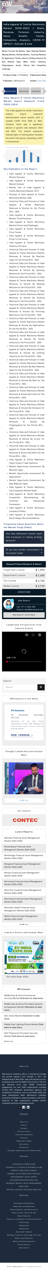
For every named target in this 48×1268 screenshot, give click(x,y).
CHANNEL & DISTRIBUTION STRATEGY (24, 1174)
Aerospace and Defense (24, 1203)
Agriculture (24, 1248)
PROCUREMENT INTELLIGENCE (24, 1177)
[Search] (39, 4)
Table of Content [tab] (24, 91)
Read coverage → (19, 735)
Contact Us (24, 1147)
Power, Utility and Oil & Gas (24, 1213)
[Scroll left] (3, 91)
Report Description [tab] (10, 91)
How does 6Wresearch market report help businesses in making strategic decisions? (24, 537)
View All (24, 800)
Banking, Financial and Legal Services (24, 1235)
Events (24, 1125)
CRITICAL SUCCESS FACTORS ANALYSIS (24, 1190)
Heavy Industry (24, 1216)
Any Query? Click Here (24, 615)
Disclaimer (24, 1144)
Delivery (24, 1138)
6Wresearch (18, 1266)
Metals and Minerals (24, 1238)
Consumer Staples (24, 1232)
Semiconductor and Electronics (24, 1210)
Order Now (24, 592)
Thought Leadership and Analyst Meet (24, 1150)
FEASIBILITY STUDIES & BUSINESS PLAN (24, 1167)
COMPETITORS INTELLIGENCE (24, 1170)
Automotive (24, 1229)
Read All (9, 1041)
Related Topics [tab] (36, 91)
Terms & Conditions (24, 1135)
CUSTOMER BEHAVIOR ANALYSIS (24, 1180)
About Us (24, 1122)
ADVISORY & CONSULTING (24, 1164)
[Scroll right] (44, 91)
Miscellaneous (24, 1244)
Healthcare (24, 1225)
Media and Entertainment (24, 1241)
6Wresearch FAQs (24, 1141)
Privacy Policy (24, 1131)
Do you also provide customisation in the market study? (24, 551)
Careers (24, 1128)
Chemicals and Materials (24, 1206)
